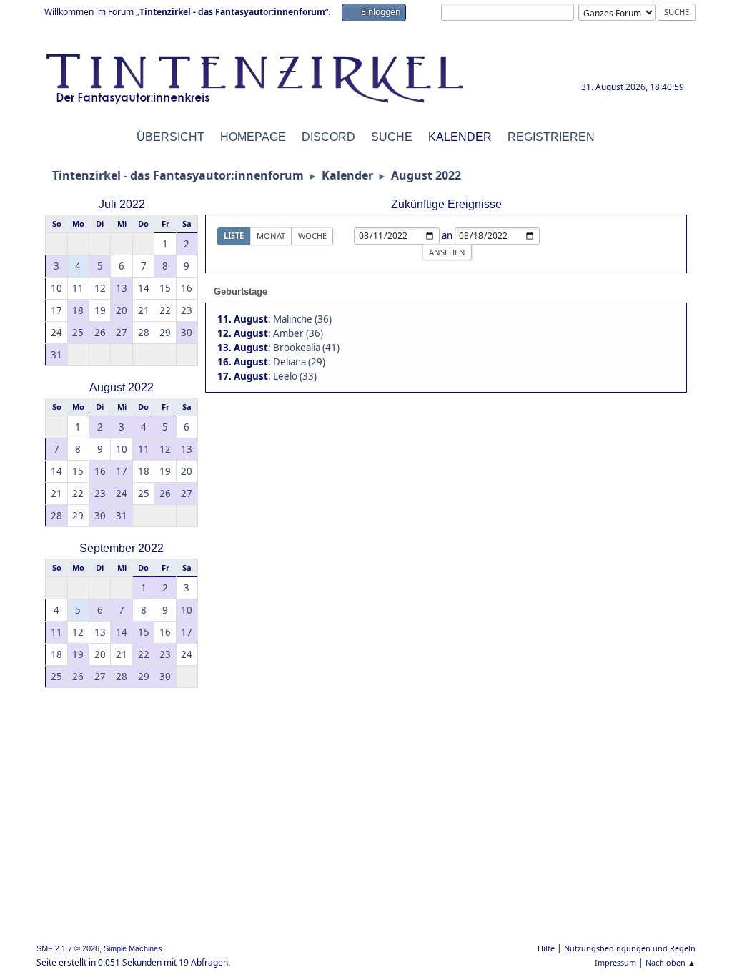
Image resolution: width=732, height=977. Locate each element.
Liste (234, 235)
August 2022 (121, 387)
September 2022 (121, 548)
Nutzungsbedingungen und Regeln (630, 948)
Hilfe (546, 948)
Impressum (615, 962)
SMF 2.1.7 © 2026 (67, 948)
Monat (271, 235)
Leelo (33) (295, 376)
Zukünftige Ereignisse (446, 204)
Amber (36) (298, 333)
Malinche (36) (302, 319)
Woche (312, 235)
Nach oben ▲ (671, 962)
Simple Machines (133, 948)
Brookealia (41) (306, 347)
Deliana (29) (299, 361)
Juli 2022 (122, 204)
